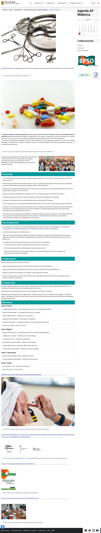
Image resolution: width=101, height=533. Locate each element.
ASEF (48, 530)
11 (82, 27)
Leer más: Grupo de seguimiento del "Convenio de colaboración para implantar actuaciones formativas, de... (35, 458)
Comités (79, 45)
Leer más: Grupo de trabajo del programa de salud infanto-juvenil (23, 522)
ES (98, 3)
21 (91, 29)
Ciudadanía (49, 3)
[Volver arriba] (98, 530)
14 (91, 27)
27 (88, 31)
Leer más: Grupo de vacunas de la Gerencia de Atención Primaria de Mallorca (26, 429)
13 (88, 27)
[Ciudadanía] (54, 3)
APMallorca (26, 530)
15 (94, 27)
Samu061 (34, 530)
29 (94, 31)
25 (82, 31)
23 (96, 29)
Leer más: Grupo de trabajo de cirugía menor (16, 75)
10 (79, 27)
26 (85, 31)
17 (79, 29)
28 (91, 31)
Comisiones (80, 48)
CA (94, 3)
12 (85, 27)
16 (96, 27)
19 (85, 29)
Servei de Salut (5, 530)
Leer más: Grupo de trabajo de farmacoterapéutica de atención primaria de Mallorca (28, 151)
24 (79, 31)
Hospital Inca (42, 530)
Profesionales (61, 3)
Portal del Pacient (16, 530)
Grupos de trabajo (82, 50)
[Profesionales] (66, 3)
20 (88, 29)
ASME (53, 530)
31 (79, 33)
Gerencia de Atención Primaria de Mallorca (43, 134)
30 (96, 31)
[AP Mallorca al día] (81, 3)
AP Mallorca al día (75, 3)
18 (82, 29)
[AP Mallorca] (42, 3)
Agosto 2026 (88, 19)
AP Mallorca (38, 3)
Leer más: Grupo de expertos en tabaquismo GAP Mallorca (20, 493)
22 (94, 29)
